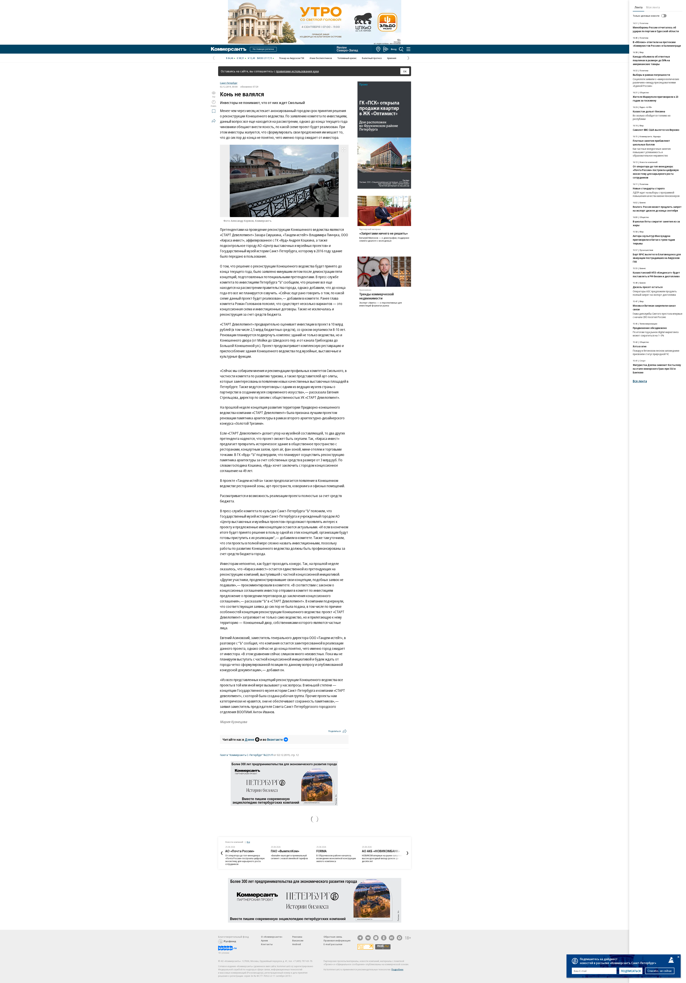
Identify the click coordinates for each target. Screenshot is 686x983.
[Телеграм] (360, 937)
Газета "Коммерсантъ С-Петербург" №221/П (246, 755)
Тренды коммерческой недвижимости (376, 296)
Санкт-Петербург (228, 83)
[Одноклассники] (383, 937)
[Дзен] (376, 937)
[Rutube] (391, 937)
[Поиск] (401, 49)
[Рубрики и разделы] (408, 49)
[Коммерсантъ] (228, 49)
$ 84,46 (229, 58)
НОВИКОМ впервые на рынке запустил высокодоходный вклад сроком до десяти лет (382, 858)
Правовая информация (337, 940)
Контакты (267, 944)
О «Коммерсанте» (271, 936)
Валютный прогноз (372, 58)
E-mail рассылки (333, 944)
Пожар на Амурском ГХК (291, 58)
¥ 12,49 (251, 58)
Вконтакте (275, 739)
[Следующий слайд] (407, 853)
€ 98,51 (240, 58)
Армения (391, 58)
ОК (405, 71)
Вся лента (640, 381)
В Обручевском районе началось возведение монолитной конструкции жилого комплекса (336, 858)
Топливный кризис (347, 58)
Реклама (297, 936)
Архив (264, 940)
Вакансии (297, 940)
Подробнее (397, 969)
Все (248, 842)
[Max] (399, 937)
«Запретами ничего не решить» (383, 233)
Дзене (249, 739)
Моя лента (653, 7)
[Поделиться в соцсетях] (214, 121)
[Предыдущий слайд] (221, 853)
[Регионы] (378, 49)
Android (296, 944)
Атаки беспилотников (321, 58)
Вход (394, 49)
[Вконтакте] (368, 937)
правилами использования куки (297, 71)
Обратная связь (333, 936)
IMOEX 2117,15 (264, 58)
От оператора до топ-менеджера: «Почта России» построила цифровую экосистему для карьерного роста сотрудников (245, 860)
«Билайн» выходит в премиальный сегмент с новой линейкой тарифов (289, 857)
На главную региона (263, 49)
